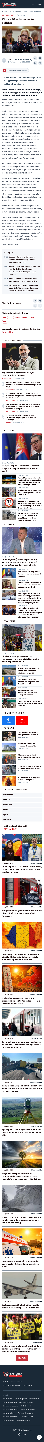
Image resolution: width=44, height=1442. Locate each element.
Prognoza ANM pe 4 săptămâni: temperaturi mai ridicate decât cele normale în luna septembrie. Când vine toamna (20, 1177)
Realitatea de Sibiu (9, 1420)
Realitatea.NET (7, 1399)
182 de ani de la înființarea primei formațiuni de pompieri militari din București (21, 417)
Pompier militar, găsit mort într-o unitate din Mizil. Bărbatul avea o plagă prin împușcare (22, 913)
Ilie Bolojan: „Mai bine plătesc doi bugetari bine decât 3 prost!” (28, 681)
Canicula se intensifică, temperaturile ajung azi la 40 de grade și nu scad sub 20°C (20, 1264)
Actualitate (18, 11)
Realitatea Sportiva (21, 1399)
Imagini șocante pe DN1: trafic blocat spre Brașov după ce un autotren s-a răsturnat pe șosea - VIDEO (22, 1089)
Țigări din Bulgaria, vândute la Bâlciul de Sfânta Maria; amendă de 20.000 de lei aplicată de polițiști (23, 406)
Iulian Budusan (36, 1343)
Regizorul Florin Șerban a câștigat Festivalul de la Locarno (18, 374)
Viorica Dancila (21, 317)
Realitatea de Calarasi (26, 1402)
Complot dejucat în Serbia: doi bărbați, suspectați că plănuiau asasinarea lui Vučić (22, 259)
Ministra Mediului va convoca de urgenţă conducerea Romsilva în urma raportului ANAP (23, 384)
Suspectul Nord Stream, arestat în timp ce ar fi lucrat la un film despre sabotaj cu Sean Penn (28, 516)
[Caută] (33, 4)
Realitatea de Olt (26, 1406)
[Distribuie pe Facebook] (40, 58)
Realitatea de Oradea (23, 1420)
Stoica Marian (36, 1038)
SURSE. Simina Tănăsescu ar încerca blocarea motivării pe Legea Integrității (30, 584)
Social (8, 422)
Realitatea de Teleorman (10, 1406)
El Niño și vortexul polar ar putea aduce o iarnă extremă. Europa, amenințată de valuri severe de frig (21, 1220)
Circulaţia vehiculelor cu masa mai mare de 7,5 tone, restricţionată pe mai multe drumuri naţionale (23, 288)
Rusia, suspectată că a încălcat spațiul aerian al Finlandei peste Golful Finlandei (21, 1306)
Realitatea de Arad (27, 1417)
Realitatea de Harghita (10, 1402)
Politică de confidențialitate (11, 1385)
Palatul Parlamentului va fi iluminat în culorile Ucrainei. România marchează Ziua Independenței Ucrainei (24, 270)
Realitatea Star (34, 1399)
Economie (10, 389)
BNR (32, 317)
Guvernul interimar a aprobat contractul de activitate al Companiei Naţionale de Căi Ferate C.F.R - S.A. (21, 1045)
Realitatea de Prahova (28, 1409)
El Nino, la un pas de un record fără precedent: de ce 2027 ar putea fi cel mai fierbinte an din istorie (21, 1001)
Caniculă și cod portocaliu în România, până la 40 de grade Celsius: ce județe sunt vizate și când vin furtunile (20, 957)
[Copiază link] (35, 58)
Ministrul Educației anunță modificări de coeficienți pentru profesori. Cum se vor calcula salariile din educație (21, 1349)
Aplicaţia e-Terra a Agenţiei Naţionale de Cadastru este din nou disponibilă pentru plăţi (21, 1132)
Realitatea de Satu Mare (25, 1413)
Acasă (5, 11)
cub (4, 317)
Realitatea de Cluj (23, 59)
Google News (8, 332)
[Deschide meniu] (39, 4)
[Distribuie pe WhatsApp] (35, 63)
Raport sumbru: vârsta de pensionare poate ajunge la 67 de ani (30, 703)
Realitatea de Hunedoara (10, 1409)
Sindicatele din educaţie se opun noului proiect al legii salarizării (23, 279)
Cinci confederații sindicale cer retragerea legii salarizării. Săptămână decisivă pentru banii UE (20, 659)
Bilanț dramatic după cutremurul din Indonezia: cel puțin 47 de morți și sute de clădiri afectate (23, 395)
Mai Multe (22, 1358)
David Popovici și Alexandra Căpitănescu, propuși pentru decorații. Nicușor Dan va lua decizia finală (22, 869)
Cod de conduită (28, 1385)
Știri (11, 11)
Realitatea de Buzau (9, 1413)
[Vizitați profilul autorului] (4, 60)
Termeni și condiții (16, 1382)
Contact (5, 1382)
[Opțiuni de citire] (39, 1437)
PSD (5, 322)
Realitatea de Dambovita (10, 1417)
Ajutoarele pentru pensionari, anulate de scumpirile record (27, 692)
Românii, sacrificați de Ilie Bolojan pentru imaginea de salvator (30, 574)
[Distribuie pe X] (40, 63)
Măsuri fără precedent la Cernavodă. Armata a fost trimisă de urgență (29, 670)
